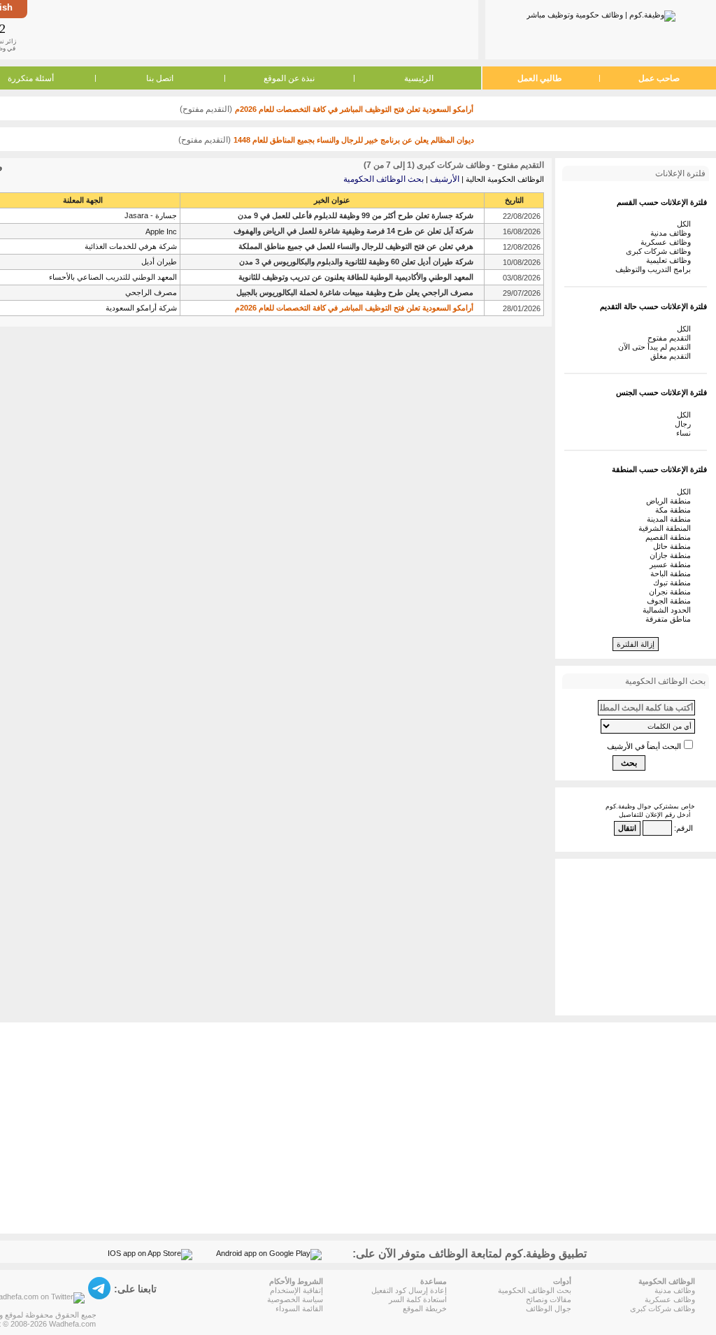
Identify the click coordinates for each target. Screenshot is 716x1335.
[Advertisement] (251, 29)
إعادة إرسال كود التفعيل (409, 1290)
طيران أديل (159, 261)
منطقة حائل (674, 546)
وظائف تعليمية (670, 260)
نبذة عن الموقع (289, 78)
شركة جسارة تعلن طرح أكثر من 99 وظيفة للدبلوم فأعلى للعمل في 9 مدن (355, 215)
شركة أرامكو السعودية (141, 308)
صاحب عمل (659, 78)
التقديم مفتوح (671, 338)
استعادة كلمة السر (418, 1299)
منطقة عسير (672, 564)
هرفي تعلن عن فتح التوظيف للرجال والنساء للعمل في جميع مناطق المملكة (355, 246)
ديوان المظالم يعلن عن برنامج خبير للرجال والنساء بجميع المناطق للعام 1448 (354, 140)
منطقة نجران (672, 591)
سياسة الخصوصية (295, 1299)
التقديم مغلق (672, 356)
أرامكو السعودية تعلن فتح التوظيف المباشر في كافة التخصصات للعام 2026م (354, 109)
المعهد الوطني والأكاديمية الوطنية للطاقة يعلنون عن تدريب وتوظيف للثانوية (355, 277)
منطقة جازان (672, 555)
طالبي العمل (539, 78)
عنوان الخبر (332, 200)
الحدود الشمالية (669, 610)
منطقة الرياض (670, 501)
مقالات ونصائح (548, 1299)
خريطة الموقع (425, 1308)
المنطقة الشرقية (666, 528)
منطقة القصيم (670, 537)
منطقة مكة (675, 510)
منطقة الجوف (671, 601)
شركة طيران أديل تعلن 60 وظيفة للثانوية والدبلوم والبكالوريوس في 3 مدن (356, 261)
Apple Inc (161, 231)
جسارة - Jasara (150, 215)
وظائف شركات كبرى (660, 251)
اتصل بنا (159, 78)
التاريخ (514, 200)
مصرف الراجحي (151, 292)
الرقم (684, 828)
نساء (685, 433)
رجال (685, 424)
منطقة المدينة (671, 519)
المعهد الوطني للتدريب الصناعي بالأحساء (113, 277)
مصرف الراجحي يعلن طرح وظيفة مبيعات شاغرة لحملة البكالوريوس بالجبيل (354, 292)
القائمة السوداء (299, 1308)
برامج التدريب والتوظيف (655, 269)
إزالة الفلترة (635, 644)
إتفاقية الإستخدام (296, 1290)
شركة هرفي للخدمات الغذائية (131, 246)
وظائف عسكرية (667, 242)
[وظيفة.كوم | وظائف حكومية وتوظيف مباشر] (601, 13)
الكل (686, 224)
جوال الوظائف (548, 1308)
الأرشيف (444, 179)
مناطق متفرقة (670, 619)
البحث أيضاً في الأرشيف (644, 746)
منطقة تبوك (674, 582)
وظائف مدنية (672, 233)
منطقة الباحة (672, 573)
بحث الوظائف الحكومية (383, 179)
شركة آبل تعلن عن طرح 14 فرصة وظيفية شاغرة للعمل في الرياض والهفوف (353, 231)
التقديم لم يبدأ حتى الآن (656, 347)
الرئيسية (419, 78)
